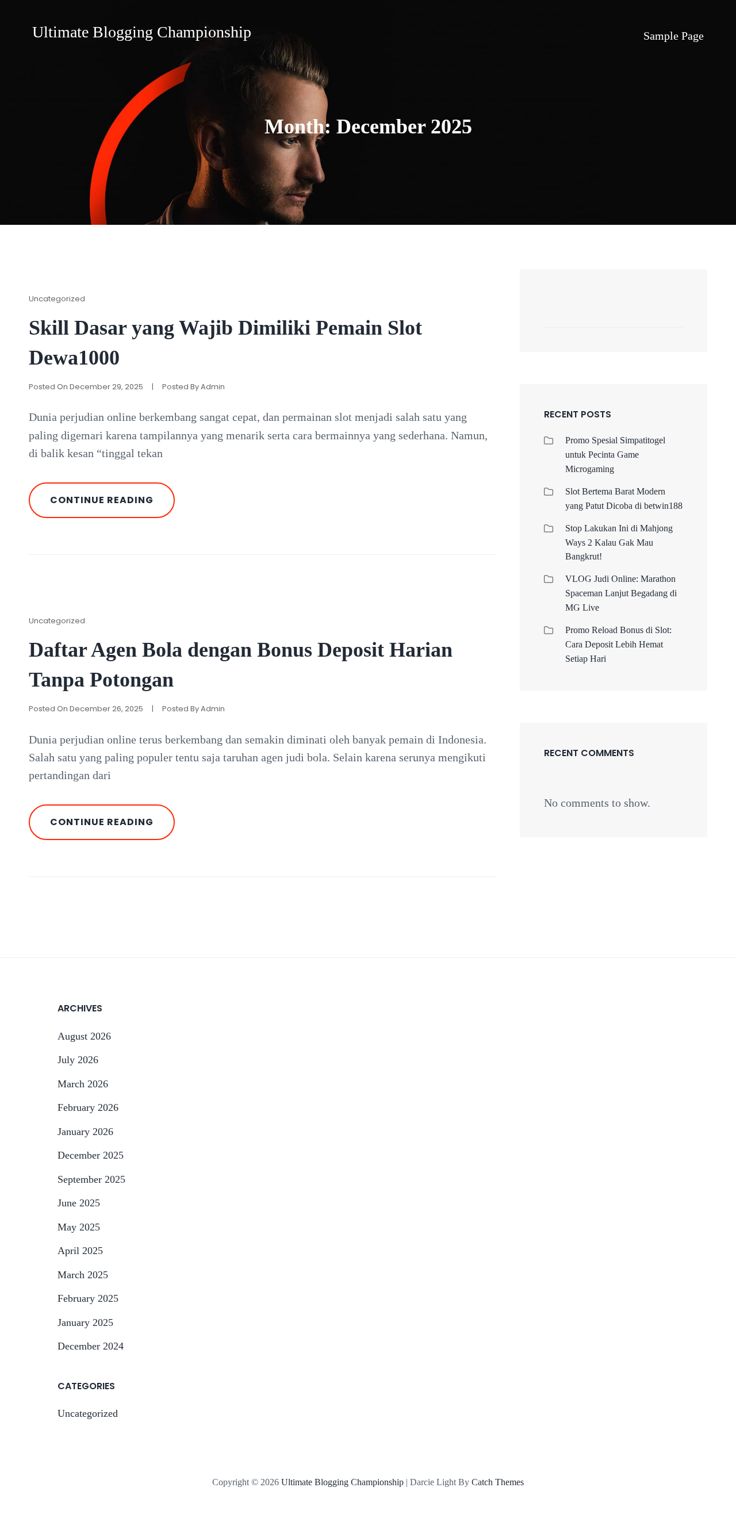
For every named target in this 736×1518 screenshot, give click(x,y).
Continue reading (112, 505)
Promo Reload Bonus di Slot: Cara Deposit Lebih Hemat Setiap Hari (618, 644)
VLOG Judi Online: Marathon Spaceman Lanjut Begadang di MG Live (621, 593)
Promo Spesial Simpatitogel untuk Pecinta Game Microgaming (615, 454)
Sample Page (673, 35)
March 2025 (82, 1275)
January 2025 (85, 1322)
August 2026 (84, 1036)
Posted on (86, 386)
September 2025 (91, 1179)
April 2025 (80, 1250)
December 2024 (90, 1346)
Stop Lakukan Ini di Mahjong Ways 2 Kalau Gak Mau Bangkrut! (619, 542)
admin (213, 386)
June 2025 (78, 1203)
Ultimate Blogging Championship (141, 32)
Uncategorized (57, 298)
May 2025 (78, 1227)
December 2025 (90, 1155)
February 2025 (87, 1298)
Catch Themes (497, 1482)
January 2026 (85, 1131)
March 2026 (82, 1084)
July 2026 (77, 1059)
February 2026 (87, 1107)
